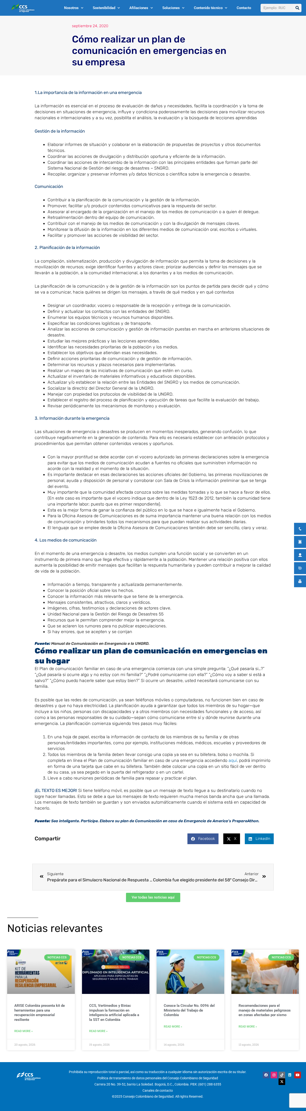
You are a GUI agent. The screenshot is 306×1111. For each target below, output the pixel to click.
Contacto (244, 8)
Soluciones (171, 8)
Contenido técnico (208, 8)
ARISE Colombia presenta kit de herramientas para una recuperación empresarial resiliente (39, 1012)
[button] (203, 838)
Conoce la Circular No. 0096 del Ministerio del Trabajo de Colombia (189, 1010)
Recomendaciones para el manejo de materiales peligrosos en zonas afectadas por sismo (265, 1010)
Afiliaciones (138, 8)
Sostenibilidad (104, 8)
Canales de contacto (157, 1090)
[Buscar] (297, 8)
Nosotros (71, 8)
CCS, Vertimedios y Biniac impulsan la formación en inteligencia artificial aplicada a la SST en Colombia (114, 1012)
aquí (233, 760)
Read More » (23, 1031)
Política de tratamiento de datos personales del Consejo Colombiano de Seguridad (157, 1078)
